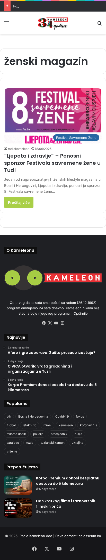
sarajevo (13, 443)
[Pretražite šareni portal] (99, 25)
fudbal (11, 425)
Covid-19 (62, 416)
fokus (80, 416)
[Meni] (6, 25)
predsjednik (59, 434)
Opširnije (81, 313)
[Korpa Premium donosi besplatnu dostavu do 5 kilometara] (18, 485)
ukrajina (77, 443)
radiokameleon (18, 149)
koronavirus (88, 425)
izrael (47, 425)
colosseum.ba (90, 536)
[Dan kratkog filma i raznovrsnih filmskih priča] (18, 508)
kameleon (66, 425)
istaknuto (29, 425)
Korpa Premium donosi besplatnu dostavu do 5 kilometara (67, 481)
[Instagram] (62, 323)
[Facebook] (44, 323)
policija (38, 434)
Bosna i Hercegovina (33, 416)
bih (9, 416)
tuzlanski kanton (53, 443)
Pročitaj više (19, 202)
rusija (78, 434)
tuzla (29, 443)
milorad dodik (16, 434)
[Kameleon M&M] (53, 23)
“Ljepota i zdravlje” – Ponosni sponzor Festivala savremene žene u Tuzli (52, 163)
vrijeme (12, 451)
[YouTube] (56, 323)
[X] (50, 323)
